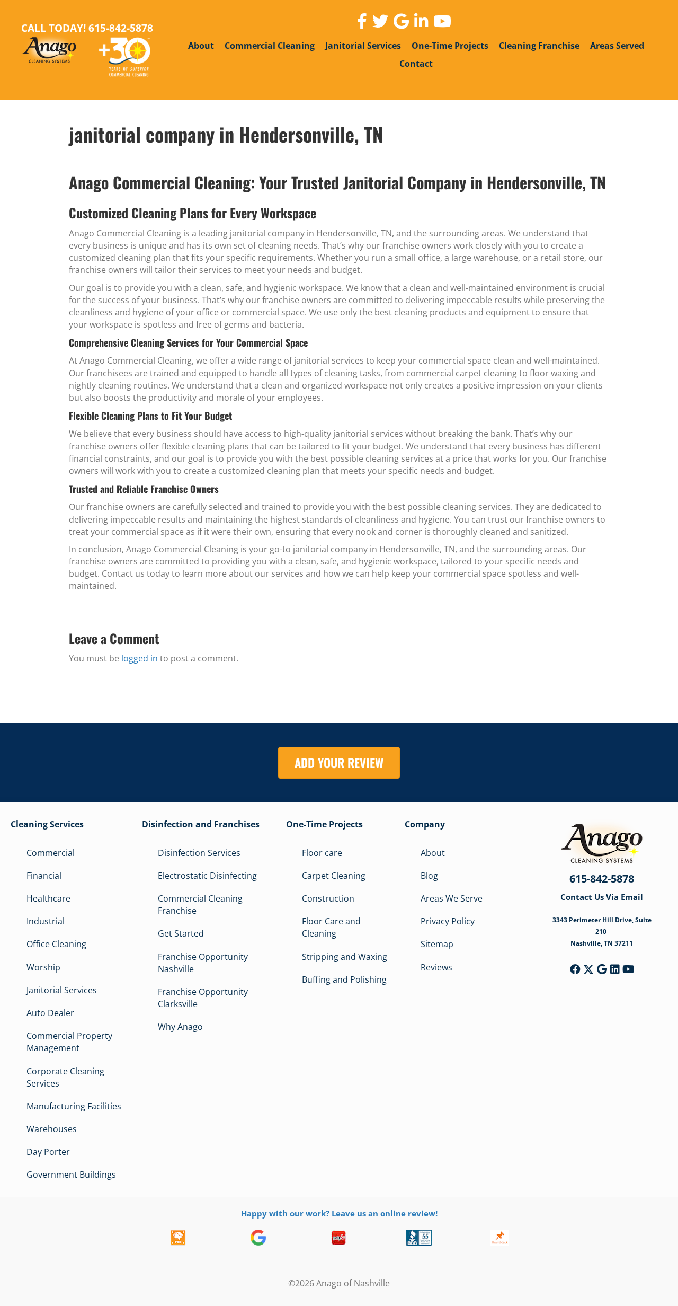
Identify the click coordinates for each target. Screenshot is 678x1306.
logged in (139, 658)
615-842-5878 (601, 878)
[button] (575, 969)
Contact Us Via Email (601, 897)
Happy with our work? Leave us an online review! (339, 1213)
